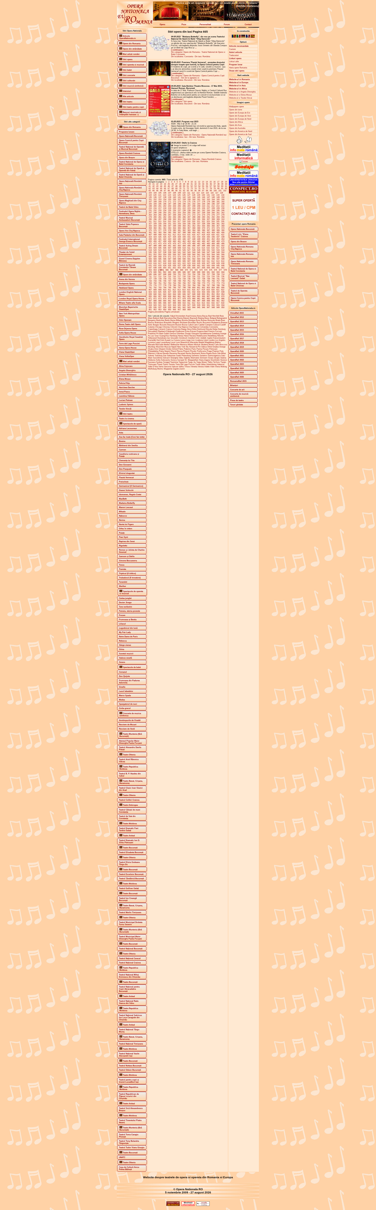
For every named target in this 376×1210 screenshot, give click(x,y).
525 (179, 250)
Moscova (223, 344)
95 (195, 190)
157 (179, 199)
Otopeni (162, 349)
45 (165, 186)
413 (179, 235)
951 (150, 309)
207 (189, 206)
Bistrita (185, 320)
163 (208, 199)
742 (223, 279)
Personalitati (205, 24)
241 (199, 210)
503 (150, 248)
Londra (211, 340)
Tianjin (223, 362)
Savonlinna (157, 358)
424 (155, 237)
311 (150, 221)
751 (189, 281)
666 (167, 270)
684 (174, 272)
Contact (248, 24)
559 (189, 254)
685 (179, 272)
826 (165, 292)
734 (184, 279)
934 (223, 305)
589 (179, 259)
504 (155, 248)
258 (203, 213)
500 (213, 246)
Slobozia (151, 360)
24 (165, 184)
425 (160, 237)
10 (191, 182)
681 (160, 272)
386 (203, 230)
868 (213, 296)
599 (150, 261)
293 (218, 217)
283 (169, 217)
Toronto (172, 364)
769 (199, 283)
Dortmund (201, 329)
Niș (187, 347)
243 (208, 210)
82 (226, 188)
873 (160, 298)
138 (165, 197)
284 (174, 217)
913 (198, 303)
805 (218, 287)
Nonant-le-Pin (195, 347)
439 (150, 239)
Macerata (194, 342)
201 (160, 206)
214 (223, 206)
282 (165, 217)
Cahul (190, 325)
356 (213, 226)
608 (194, 261)
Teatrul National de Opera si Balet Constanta (243, 270)
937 (160, 307)
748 (174, 281)
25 (168, 184)
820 (213, 290)
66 (165, 188)
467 (208, 241)
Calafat (201, 325)
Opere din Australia (237, 128)
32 (195, 184)
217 (160, 208)
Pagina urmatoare (171, 312)
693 (218, 272)
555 (169, 254)
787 (208, 285)
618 (165, 263)
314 (164, 221)
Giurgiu (188, 333)
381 (179, 230)
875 (169, 298)
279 (150, 217)
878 (184, 298)
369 (199, 228)
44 (161, 186)
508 (174, 248)
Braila (218, 320)
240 (194, 210)
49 (180, 186)
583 (150, 259)
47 (172, 186)
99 (210, 190)
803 (208, 287)
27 (176, 184)
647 (150, 268)
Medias (167, 344)
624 (194, 263)
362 (165, 228)
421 (218, 235)
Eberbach (162, 331)
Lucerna (151, 342)
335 (189, 224)
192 (194, 204)
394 (165, 232)
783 (189, 285)
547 (208, 252)
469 (218, 241)
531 (208, 250)
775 (150, 285)
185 (160, 204)
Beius (206, 318)
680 (155, 272)
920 (155, 305)
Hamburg (173, 336)
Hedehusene (201, 336)
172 (174, 202)
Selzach (166, 358)
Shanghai (174, 358)
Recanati (181, 353)
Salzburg (158, 355)
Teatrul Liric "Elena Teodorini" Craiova (239, 235)
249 (160, 213)
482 (203, 243)
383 (189, 230)
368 (194, 228)
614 (223, 261)
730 (165, 279)
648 (155, 268)
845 (179, 294)
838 (223, 292)
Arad (188, 316)
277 (218, 215)
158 (184, 199)
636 (174, 265)
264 (155, 215)
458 (165, 241)
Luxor (173, 342)
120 (155, 195)
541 (179, 252)
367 (189, 228)
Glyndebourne (205, 333)
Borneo (204, 320)
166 (223, 199)
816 (194, 290)
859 (169, 296)
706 (203, 274)
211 (208, 206)
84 (153, 190)
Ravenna (173, 353)
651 (169, 268)
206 (184, 206)
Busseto (163, 325)
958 (184, 309)
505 (160, 248)
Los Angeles (220, 340)
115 (207, 193)
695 (150, 274)
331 (169, 224)
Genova (172, 333)
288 (194, 217)
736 (194, 279)
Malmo (218, 342)
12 (199, 182)
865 (199, 296)
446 (184, 239)
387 (208, 230)
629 (218, 263)
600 (155, 261)
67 (168, 188)
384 (194, 230)
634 (165, 265)
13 (203, 182)
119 (150, 195)
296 (155, 219)
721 (198, 276)
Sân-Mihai (221, 353)
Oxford (175, 349)
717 (179, 276)
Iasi (168, 338)
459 (169, 241)
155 (169, 199)
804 (213, 287)
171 (169, 202)
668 (177, 270)
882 (203, 298)
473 (160, 243)
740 (213, 279)
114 (203, 193)
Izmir (197, 338)
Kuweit (168, 340)
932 (213, 305)
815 (189, 290)
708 (213, 274)
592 (194, 259)
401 (199, 232)
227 (208, 208)
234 (165, 210)
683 (169, 272)
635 (169, 265)
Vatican (175, 366)
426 (165, 237)
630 (223, 263)
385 (199, 230)
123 (169, 195)
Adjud (172, 316)
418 (203, 235)
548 (213, 252)
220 (174, 208)
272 (194, 215)
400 (194, 232)
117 (217, 193)
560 (194, 254)
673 (201, 270)
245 (218, 210)
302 (184, 219)
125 (179, 195)
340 (213, 224)
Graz (157, 336)
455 (150, 241)
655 (189, 268)
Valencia (220, 364)
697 (160, 274)
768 (194, 283)
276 (213, 215)
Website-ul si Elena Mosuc (240, 95)
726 (223, 276)
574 (184, 257)
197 (218, 204)
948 (213, 307)
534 (223, 250)
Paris (194, 349)
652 (174, 268)
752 (194, 281)
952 (155, 309)
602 (165, 261)
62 (149, 188)
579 (208, 257)
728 (155, 279)
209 (199, 206)
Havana (192, 336)
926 (184, 305)
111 (189, 193)
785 (199, 285)
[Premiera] (159, 75)
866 (203, 296)
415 (189, 235)
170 (165, 202)
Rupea (209, 353)
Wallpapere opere (236, 106)
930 (203, 305)
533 (218, 250)
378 (165, 230)
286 (184, 217)
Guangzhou (164, 336)
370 (203, 228)
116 (212, 193)
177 (199, 202)
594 (203, 259)
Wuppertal (168, 369)
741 (218, 279)
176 (194, 202)
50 (184, 186)
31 (191, 184)
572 (174, 257)
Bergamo (152, 320)
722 (203, 276)
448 (194, 239)
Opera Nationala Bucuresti (243, 229)
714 (164, 276)
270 (184, 215)
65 (161, 188)
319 (189, 221)
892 (174, 301)
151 (150, 199)
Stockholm (215, 360)
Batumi (186, 318)
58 (214, 186)
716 (174, 276)
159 (189, 199)
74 (195, 188)
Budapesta (215, 322)
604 (174, 261)
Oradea (216, 347)
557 (179, 254)
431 (189, 237)
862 (184, 296)
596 (213, 259)
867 (208, 296)
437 (218, 237)
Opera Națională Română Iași (214, 135)
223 (189, 208)
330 (165, 224)
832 (194, 292)
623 (189, 263)
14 (206, 182)
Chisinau (166, 327)
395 (169, 232)
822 (223, 290)
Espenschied (202, 331)
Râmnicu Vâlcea (155, 353)
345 (160, 226)
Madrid (201, 342)
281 (160, 217)
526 (184, 250)
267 (169, 215)
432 (194, 237)
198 (223, 204)
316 (174, 221)
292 (213, 217)
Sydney (159, 362)
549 (218, 252)
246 (223, 210)
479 (189, 243)
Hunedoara (161, 338)
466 (203, 241)
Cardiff (223, 325)
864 (194, 296)
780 (174, 285)
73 (191, 188)
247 (150, 213)
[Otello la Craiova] (159, 174)
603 (169, 261)
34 (203, 184)
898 (203, 301)
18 (222, 182)
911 (189, 303)
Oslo (156, 349)
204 (174, 206)
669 (181, 270)
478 (184, 243)
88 (168, 190)
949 (218, 307)
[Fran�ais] (248, 37)
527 (189, 250)
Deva (189, 329)
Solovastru (165, 360)
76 (203, 188)
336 (194, 224)
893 (179, 301)
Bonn (198, 320)
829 (179, 292)
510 (184, 248)
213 (218, 206)
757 (218, 281)
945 (199, 307)
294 (223, 217)
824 (155, 292)
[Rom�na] (234, 37)
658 (203, 268)
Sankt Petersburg (183, 355)
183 (150, 204)
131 (208, 195)
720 (194, 276)
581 (218, 257)
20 (149, 184)
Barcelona (168, 318)
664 (155, 270)
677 (220, 270)
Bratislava (159, 322)
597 (218, 259)
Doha (194, 329)
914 (203, 303)
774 (223, 283)
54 (199, 186)
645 (218, 265)
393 (160, 232)
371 (208, 228)
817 (198, 290)
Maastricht (185, 342)
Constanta (213, 327)
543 (189, 252)
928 (194, 305)
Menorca (183, 344)
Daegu (184, 329)
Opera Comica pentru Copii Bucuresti (243, 299)
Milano (190, 344)
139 (169, 197)
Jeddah (203, 338)
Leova (183, 340)
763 (169, 283)
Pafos (180, 349)
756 (213, 281)
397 (179, 232)
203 (169, 206)
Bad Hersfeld (213, 316)
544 (194, 252)
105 (160, 193)
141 (179, 197)
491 (169, 246)
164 (213, 199)
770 (203, 283)
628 (213, 263)
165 (218, 199)
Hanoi (186, 336)
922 (165, 305)
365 (179, 228)
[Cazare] (243, 161)
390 (223, 230)
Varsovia (167, 366)
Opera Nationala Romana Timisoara (242, 262)
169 (160, 202)
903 (150, 303)
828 (174, 292)
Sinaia (210, 358)
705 (199, 274)
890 (165, 301)
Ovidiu (168, 349)
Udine (203, 364)
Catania (151, 327)
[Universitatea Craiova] (243, 185)
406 (223, 232)
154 (165, 199)
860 (174, 296)
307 (208, 219)
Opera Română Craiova (211, 159)
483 (208, 243)
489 (160, 246)
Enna (187, 331)
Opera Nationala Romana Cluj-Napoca (242, 248)
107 (169, 193)
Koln (162, 340)
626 (203, 263)
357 (218, 226)
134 (223, 195)
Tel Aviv (216, 362)
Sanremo (195, 355)
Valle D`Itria (153, 366)
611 (208, 261)
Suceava (152, 362)
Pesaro (206, 349)
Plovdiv (193, 351)
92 (184, 190)
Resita (188, 353)
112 (193, 193)
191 (189, 204)
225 (199, 208)
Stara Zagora (204, 360)
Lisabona (199, 340)
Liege (188, 340)
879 (189, 298)
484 (213, 243)
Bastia (180, 318)
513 (198, 248)
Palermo (187, 349)
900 (213, 301)
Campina (209, 325)
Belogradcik (222, 318)
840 (155, 294)
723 (208, 276)
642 (203, 265)
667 (172, 270)
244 (213, 210)
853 (218, 294)
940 (174, 307)
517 (218, 248)
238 (184, 210)
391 (150, 232)
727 (150, 279)
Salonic (151, 355)
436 (213, 237)
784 (194, 285)
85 (157, 190)
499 (208, 246)
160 (194, 199)
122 (164, 195)
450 (203, 239)
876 (174, 298)
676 (215, 270)
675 (211, 270)
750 (184, 281)
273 (199, 215)
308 (213, 219)
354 (203, 226)
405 (218, 232)
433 (199, 237)
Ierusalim (174, 338)
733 (179, 279)
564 (213, 254)
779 (169, 285)
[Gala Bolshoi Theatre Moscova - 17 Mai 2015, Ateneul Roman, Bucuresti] (159, 116)
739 (208, 279)
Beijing (201, 318)
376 (155, 230)
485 (218, 243)
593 (199, 259)
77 (207, 188)
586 (165, 259)
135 (150, 197)
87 (165, 190)
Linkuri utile (234, 61)
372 (213, 228)
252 (174, 213)
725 (218, 276)
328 (155, 224)
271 (189, 215)
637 (179, 265)
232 (155, 210)
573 (179, 257)
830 (184, 292)
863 (189, 296)
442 (165, 239)
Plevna (180, 351)
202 (165, 206)
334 (184, 224)
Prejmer (215, 351)
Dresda (209, 329)
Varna (160, 366)
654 (184, 268)
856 (155, 296)
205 (179, 206)
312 (155, 221)
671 (191, 270)
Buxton (178, 325)
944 (194, 307)
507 (169, 248)
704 (194, 274)
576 (194, 257)
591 (189, 259)
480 (194, 243)
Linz (193, 340)
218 (165, 208)
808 (155, 290)
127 (189, 195)
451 (208, 239)
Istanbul (191, 338)
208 (194, 206)
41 (149, 186)
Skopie (217, 358)
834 (203, 292)
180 (213, 202)
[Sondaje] (243, 169)
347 (169, 226)
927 (189, 305)
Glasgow (195, 333)
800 (194, 287)
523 (169, 250)
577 (199, 257)
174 (184, 202)
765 (179, 283)
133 (218, 195)
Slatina (223, 358)
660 (213, 268)
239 (189, 210)
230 (223, 208)
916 (213, 303)
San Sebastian (169, 355)
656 (194, 268)
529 (199, 250)
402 (203, 232)
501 (218, 246)
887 (150, 301)
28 (180, 184)
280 (155, 217)
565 (218, 254)
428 (174, 237)
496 (194, 246)
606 (184, 261)
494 (184, 246)
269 (179, 215)
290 (203, 217)
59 (218, 186)
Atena (199, 316)
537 (160, 252)
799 (189, 287)
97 (203, 190)
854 (223, 294)
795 (169, 287)
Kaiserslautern (219, 338)
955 (169, 309)
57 (210, 186)
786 (203, 285)
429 (179, 237)
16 (214, 182)
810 (165, 290)
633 (160, 265)
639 (189, 265)
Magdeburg (209, 342)
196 (213, 204)
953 (160, 309)
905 (160, 303)
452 (213, 239)
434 (203, 237)
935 (150, 307)
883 (208, 298)
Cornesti (161, 329)
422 (223, 235)
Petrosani (213, 349)
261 (218, 213)
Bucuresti (207, 322)
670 (186, 270)
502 (223, 246)
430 (184, 237)
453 (218, 239)
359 (150, 228)
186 (165, 204)
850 (203, 294)
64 (157, 188)
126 (184, 195)
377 (160, 230)
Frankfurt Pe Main (155, 333)
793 (160, 287)
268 (174, 215)
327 (150, 224)
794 (165, 287)
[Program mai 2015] (159, 135)
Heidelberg (212, 336)
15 (210, 182)
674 (206, 270)
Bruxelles (192, 322)
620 (174, 263)
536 (155, 252)
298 (165, 219)
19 (226, 182)
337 (199, 224)
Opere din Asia (235, 125)
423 (150, 237)
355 (208, 226)
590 (184, 259)
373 (218, 228)
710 (223, 274)
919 (150, 305)
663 (150, 270)
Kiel (158, 340)
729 (160, 279)
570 (165, 257)
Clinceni (174, 327)
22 (157, 184)
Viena (217, 366)
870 (223, 296)
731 (169, 279)
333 (179, 224)
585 (160, 259)
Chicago (158, 327)
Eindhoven (180, 331)
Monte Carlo (214, 344)
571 (169, 257)
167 (150, 202)
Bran (223, 320)
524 (174, 250)
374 (223, 228)
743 (150, 281)
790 (223, 285)
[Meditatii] (243, 159)
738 (203, 279)
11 (195, 182)
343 (150, 226)
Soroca (174, 360)
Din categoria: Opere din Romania (185, 52)
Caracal (216, 325)
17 (218, 182)
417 (198, 235)
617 (160, 263)
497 (199, 246)
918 (223, 303)
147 (208, 197)
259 (208, 213)
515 (208, 248)
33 (199, 184)
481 (199, 243)
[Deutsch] (243, 37)
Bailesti (156, 318)
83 (149, 190)
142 (184, 197)
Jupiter (210, 338)
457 (160, 241)
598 (223, 259)
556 (174, 254)
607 (189, 261)
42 (153, 186)
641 (199, 265)
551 (150, 254)
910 (184, 303)
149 (218, 197)
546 (203, 252)
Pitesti (173, 351)
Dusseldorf (152, 331)
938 (165, 307)
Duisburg (221, 329)
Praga (209, 351)
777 (160, 285)
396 (174, 232)
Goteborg (216, 333)
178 (203, 202)
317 (179, 221)
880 (194, 298)
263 (150, 215)
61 (226, 186)
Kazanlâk (152, 340)
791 (150, 287)
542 (184, 252)
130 (203, 195)
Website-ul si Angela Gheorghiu (242, 92)
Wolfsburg (152, 369)
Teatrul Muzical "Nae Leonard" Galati (240, 277)
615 (150, 263)
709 (218, 274)
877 (179, 298)
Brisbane (184, 322)
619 (169, 263)
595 (208, 259)
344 (155, 226)
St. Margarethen (191, 360)
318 (184, 221)
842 (165, 294)
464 (194, 241)
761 (160, 283)
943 (189, 307)
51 (187, 186)
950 (223, 307)
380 (174, 230)
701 (179, 274)
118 (221, 193)
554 (165, 254)
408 (155, 235)
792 (155, 287)
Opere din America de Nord (240, 131)
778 (165, 285)
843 (169, 294)
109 (179, 193)
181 (218, 202)
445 (179, 239)
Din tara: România (202, 56)
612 (213, 261)
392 (155, 232)
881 (199, 298)
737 (199, 279)
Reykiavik (196, 353)
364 (174, 228)
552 (155, 254)
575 (189, 257)
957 (179, 309)
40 (226, 184)
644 (213, 265)
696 (155, 274)
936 (155, 307)
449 (199, 239)
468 (213, 241)
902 (223, 301)
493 (179, 246)
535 (150, 252)
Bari (175, 318)
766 (184, 283)
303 (189, 219)
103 (150, 193)
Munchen (160, 347)
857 (160, 296)
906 (165, 303)
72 (187, 188)
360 (155, 228)
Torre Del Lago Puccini (185, 364)
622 (184, 263)
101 (220, 190)
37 (214, 184)
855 (150, 296)
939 (169, 307)
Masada (151, 344)
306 (203, 219)
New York (181, 347)
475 (169, 243)
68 (172, 188)
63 (153, 188)
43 (157, 186)
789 (218, 285)
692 (213, 272)
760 (155, 283)
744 (155, 281)
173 (179, 202)
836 (213, 292)
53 (195, 186)
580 (213, 257)
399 (189, 232)
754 (203, 281)
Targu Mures (201, 362)
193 (199, 204)
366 (184, 228)
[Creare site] (243, 220)
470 (223, 241)
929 (199, 305)
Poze (184, 24)
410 (165, 235)
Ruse (214, 353)
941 (179, 307)
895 (189, 301)
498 (203, 246)
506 (165, 248)
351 (189, 226)
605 (179, 261)
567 (150, 257)
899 (208, 301)
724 (213, 276)
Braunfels (168, 322)
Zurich (182, 369)
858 (165, 296)
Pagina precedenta (156, 312)
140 (174, 197)
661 (218, 268)
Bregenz (175, 322)
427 (169, 237)
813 (179, 290)
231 (150, 210)
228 (213, 208)
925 (179, 305)
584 (155, 259)
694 (223, 272)
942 (184, 307)
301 (179, 219)
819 (208, 290)
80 (218, 188)
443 (169, 239)
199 (150, 206)
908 (174, 303)
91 (180, 190)
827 (169, 292)
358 (223, 226)
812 (174, 290)
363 (169, 228)
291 (208, 217)
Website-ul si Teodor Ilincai (240, 98)
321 (198, 221)
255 (189, 213)
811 (169, 290)
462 (184, 241)
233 (160, 210)
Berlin (167, 320)
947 (208, 307)
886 (223, 298)
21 (153, 184)
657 (199, 268)
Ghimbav (180, 333)
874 (165, 298)
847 (189, 294)
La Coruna (175, 340)
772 (213, 283)
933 (218, 305)
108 (174, 193)
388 (213, 230)
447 (189, 239)
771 (208, 283)
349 (179, 226)
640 (194, 265)
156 (174, 199)
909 (179, 303)
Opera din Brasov (239, 241)
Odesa (204, 347)
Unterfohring (211, 364)
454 (223, 239)
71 (184, 188)
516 (213, 248)
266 (165, 215)
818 (203, 290)
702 (184, 274)
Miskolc (197, 344)
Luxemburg (165, 342)
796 (174, 287)
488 (155, 246)
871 (150, 298)
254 (184, 213)
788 (213, 285)
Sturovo (223, 360)
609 (199, 261)
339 (208, 224)
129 (198, 195)
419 (208, 235)
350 (184, 226)
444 (174, 239)
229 (218, 208)
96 (199, 190)
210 (203, 206)
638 (184, 265)
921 (160, 305)
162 (203, 199)
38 (218, 184)
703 (189, 274)
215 (150, 208)
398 (184, 232)
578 (203, 257)
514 (203, 248)
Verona (201, 366)
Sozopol (180, 360)
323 (208, 221)
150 (223, 197)
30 (187, 184)
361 (160, 228)
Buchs (199, 322)
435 (208, 237)
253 (179, 213)
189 (179, 204)
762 (165, 283)
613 (218, 261)
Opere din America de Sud (240, 134)
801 (199, 287)
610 (203, 261)
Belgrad (213, 318)
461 (179, 241)
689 (199, 272)
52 (191, 186)
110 (184, 193)
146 (203, 197)
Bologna (191, 320)
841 (160, 294)
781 (179, 285)
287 (189, 217)
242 (203, 210)
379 (169, 230)
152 (155, 199)
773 (218, 283)
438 (223, 237)
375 (150, 230)
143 (189, 197)
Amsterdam (180, 316)
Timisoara (152, 364)
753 (199, 281)
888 (155, 301)
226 (203, 208)
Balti (162, 318)
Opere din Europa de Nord (240, 119)
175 (189, 202)
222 (184, 208)
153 (160, 199)
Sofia (158, 360)
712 (155, 276)
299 (169, 219)
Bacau (205, 316)
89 (172, 190)
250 (165, 213)
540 (174, 252)
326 (223, 221)
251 (169, 213)
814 (184, 290)
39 (222, 184)
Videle (207, 366)
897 (199, 301)
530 (203, 250)
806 (223, 287)
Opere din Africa (236, 122)
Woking (223, 366)
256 (194, 213)
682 (165, 272)
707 (208, 274)
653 (179, 268)
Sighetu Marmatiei (191, 358)
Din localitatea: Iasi (179, 137)
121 (160, 195)
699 (169, 274)
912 (194, 303)
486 (223, 243)
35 (207, 184)
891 (169, 301)
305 (199, 219)
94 (191, 190)
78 (210, 188)
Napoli (174, 347)
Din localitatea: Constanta (182, 56)
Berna (172, 320)
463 (189, 241)
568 (155, 257)
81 (222, 188)
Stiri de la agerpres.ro (190, 78)
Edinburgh (170, 331)
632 (155, 265)
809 (160, 290)
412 (174, 235)
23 (161, 184)
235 (169, 210)
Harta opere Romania (238, 68)
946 (203, 307)
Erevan (193, 331)
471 (150, 243)
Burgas (156, 325)
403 (208, 232)
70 (180, 188)
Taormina (174, 362)
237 (179, 210)
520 (155, 250)
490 (165, 246)
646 (223, 265)
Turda (197, 364)
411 (169, 235)
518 (223, 248)
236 (174, 210)
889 (160, 301)
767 (189, 283)
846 (184, 294)
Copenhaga (153, 329)
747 (169, 281)
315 (169, 221)
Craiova (169, 329)
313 (160, 221)
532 (213, 250)
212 (213, 206)
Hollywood (152, 338)
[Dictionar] (243, 193)
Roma (203, 353)
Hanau (180, 336)
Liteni (206, 340)
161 (199, 199)
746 (165, 281)
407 (150, 235)
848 (194, 294)
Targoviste (183, 362)
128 (194, 195)
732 (174, 279)
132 (213, 195)
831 (189, 292)
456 (155, 241)
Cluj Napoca (183, 327)
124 (174, 195)
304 (194, 219)
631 (150, 265)
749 (179, 281)
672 (196, 270)
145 (199, 197)
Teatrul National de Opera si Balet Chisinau (243, 284)
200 (155, 206)
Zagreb (176, 369)
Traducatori (234, 55)
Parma (199, 349)
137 (160, 197)
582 (223, 257)
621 (179, 263)
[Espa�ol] (253, 37)
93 (187, 190)
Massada (159, 344)
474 (165, 243)
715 (169, 276)
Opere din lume (235, 110)
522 (165, 250)
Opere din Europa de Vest (240, 116)
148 (213, 197)
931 (208, 305)
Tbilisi (210, 362)
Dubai (215, 329)
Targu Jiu (192, 362)
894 (184, 301)
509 (179, 248)
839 (150, 294)
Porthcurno (201, 351)
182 (223, 202)
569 (160, 257)
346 (165, 226)
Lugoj (157, 342)
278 (223, 215)
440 (155, 239)
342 (223, 224)
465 (199, 241)
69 (176, 188)
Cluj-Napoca (194, 327)
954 (165, 309)
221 (179, 208)
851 (208, 294)
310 (223, 219)
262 (223, 213)
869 (218, 296)
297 (160, 219)
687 (189, 272)
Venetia (194, 366)
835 (208, 292)
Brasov (151, 322)
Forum (227, 24)
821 (218, 290)
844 (174, 294)
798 (184, 287)
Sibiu (181, 358)
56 (207, 186)
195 (208, 204)
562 (203, 254)
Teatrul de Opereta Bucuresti (239, 292)
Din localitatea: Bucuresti (181, 80)
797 (179, 287)
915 (208, 303)
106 (165, 193)
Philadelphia (153, 351)
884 (213, 298)
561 (199, 254)
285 (179, 217)
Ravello (166, 353)
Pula (221, 351)
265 (160, 215)
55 (203, 186)
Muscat (167, 347)
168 (155, 202)
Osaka (151, 349)
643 (208, 265)
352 (194, 226)
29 (184, 184)
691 (208, 272)
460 (174, 241)
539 (169, 252)
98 (207, 190)
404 (213, 232)
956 (174, 309)
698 (165, 274)
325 (218, 221)
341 (218, 224)
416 (194, 235)
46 (168, 186)
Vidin (212, 366)
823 (150, 292)
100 (215, 190)
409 (160, 235)
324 (213, 221)
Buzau (184, 325)
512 (194, 248)
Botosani (211, 320)
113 (198, 193)
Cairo (195, 325)
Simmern (203, 358)
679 (150, 272)
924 (174, 305)
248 (155, 213)
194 (203, 204)
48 (176, 186)
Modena (204, 344)
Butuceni (171, 325)
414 (184, 235)
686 (184, 272)
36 (210, 184)
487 (150, 246)
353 (199, 226)
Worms (160, 369)
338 (203, 224)
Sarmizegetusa (214, 355)
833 (199, 292)
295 (150, 219)
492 (174, 246)
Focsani (218, 331)
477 (179, 243)
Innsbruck (183, 338)
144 (194, 197)
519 (150, 250)
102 (225, 190)
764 (174, 283)
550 (223, 252)
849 (199, 294)
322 (203, 221)
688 (194, 272)
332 (174, 224)
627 (208, 263)
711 (150, 276)
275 (208, 215)
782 (184, 285)
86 (161, 190)
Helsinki (220, 336)
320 (194, 221)
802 (203, 287)
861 (179, 296)
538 (165, 252)
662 (223, 268)
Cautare (232, 49)
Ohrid (209, 347)
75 (199, 188)
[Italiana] (238, 37)
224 (194, 208)
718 (184, 276)
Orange (222, 347)
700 (174, 274)
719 (189, 276)
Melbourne (175, 344)
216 (155, 208)
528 (194, 250)
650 (165, 268)
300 (174, 219)
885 (218, 298)
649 (160, 268)
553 (160, 254)
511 (189, 248)
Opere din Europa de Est (239, 113)
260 (213, 213)
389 (218, 230)
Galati (166, 333)
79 (214, 188)
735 (189, 279)
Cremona (177, 329)
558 (184, 254)
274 (203, 215)
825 (160, 292)
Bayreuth (194, 318)
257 (199, 213)
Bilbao (178, 320)
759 (150, 283)
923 (169, 305)
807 (150, 290)
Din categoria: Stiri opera (181, 101)
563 (208, 254)
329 (160, 224)
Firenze (211, 331)
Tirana (159, 364)
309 (218, 219)
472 (155, 243)
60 (222, 186)
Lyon (178, 342)
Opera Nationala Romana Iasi (242, 255)
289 (199, 217)
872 (155, 298)
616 (155, 263)
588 (174, 259)
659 (208, 268)
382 (184, 230)
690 (203, 272)
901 (218, 301)
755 (208, 281)
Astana (193, 316)
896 (194, 301)
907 (169, 303)
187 (169, 204)
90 (176, 190)
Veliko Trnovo (184, 366)
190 (184, 204)
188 (174, 204)
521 (160, 250)
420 (213, 235)
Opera (162, 24)
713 (160, 276)
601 (160, 261)
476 (174, 243)
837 (218, 292)
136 (155, 197)
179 (208, 202)
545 (199, 252)
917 (218, 303)
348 (174, 226)
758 (223, 281)
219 (169, 208)
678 (225, 270)
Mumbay (151, 347)
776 (155, 285)
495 (189, 246)
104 (155, 193)
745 (160, 281)
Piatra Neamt (164, 351)
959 (189, 309)
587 (169, 259)
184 (155, 204)
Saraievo (203, 355)
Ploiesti (186, 351)
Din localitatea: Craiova (181, 161)
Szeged (166, 362)
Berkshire (160, 320)
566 (223, 254)
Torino (165, 364)
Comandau (204, 327)
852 (213, 294)
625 (199, 263)
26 (172, 184)
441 (160, 239)
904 (155, 303)
